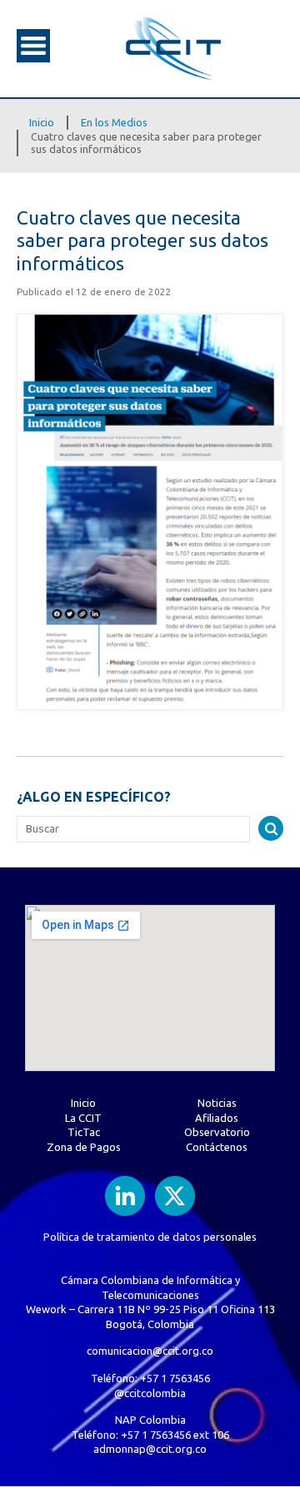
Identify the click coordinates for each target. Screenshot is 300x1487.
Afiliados (216, 1118)
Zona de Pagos (84, 1147)
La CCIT (83, 1118)
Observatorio (217, 1132)
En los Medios (114, 122)
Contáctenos (217, 1147)
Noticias (217, 1103)
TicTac (84, 1132)
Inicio (41, 122)
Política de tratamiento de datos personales (150, 1236)
